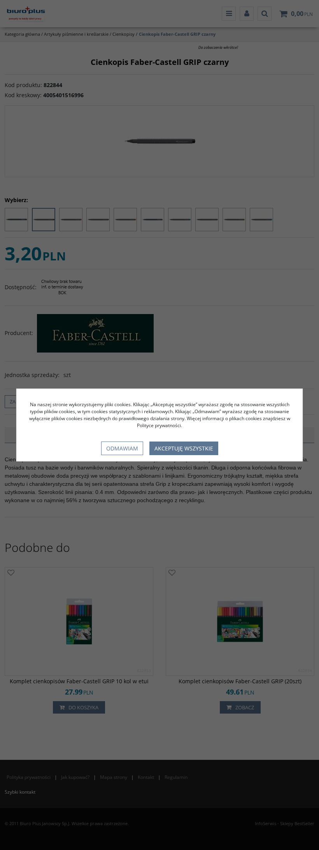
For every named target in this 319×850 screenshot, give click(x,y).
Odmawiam (122, 448)
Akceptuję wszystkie (183, 448)
